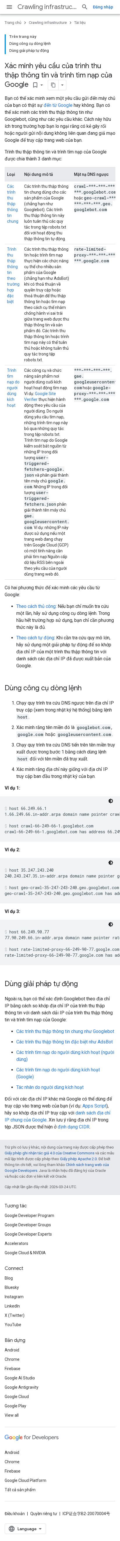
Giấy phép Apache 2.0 (78, 1159)
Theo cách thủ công (36, 606)
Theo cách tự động (35, 638)
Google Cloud (17, 1396)
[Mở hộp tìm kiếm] (84, 6)
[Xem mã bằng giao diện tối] (110, 801)
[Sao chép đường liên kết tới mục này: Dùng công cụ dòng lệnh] (87, 688)
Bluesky (12, 1287)
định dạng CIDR (73, 1127)
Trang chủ (13, 22)
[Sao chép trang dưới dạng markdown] (53, 85)
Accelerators (16, 1243)
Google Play (15, 1406)
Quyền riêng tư (43, 1513)
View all (12, 1415)
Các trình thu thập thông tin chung (12, 204)
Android (12, 1350)
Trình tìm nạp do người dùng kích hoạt (13, 388)
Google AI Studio (20, 1378)
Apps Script (94, 1106)
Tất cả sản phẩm (20, 1489)
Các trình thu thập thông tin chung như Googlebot (65, 1031)
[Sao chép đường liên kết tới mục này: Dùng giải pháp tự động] (83, 984)
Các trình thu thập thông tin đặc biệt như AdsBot (64, 1042)
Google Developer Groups (28, 1224)
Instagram (14, 1296)
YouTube (13, 1324)
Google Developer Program (29, 1215)
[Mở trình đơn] (9, 7)
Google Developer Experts (28, 1234)
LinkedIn (12, 1306)
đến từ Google (58, 105)
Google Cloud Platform (25, 1480)
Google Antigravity (21, 1387)
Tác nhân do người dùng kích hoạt (50, 1087)
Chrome (12, 1359)
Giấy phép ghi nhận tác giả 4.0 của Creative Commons (49, 1153)
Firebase (12, 1368)
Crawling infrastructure (47, 7)
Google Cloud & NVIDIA (25, 1252)
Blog (9, 1278)
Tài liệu (80, 22)
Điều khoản (15, 1513)
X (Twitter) (14, 1315)
